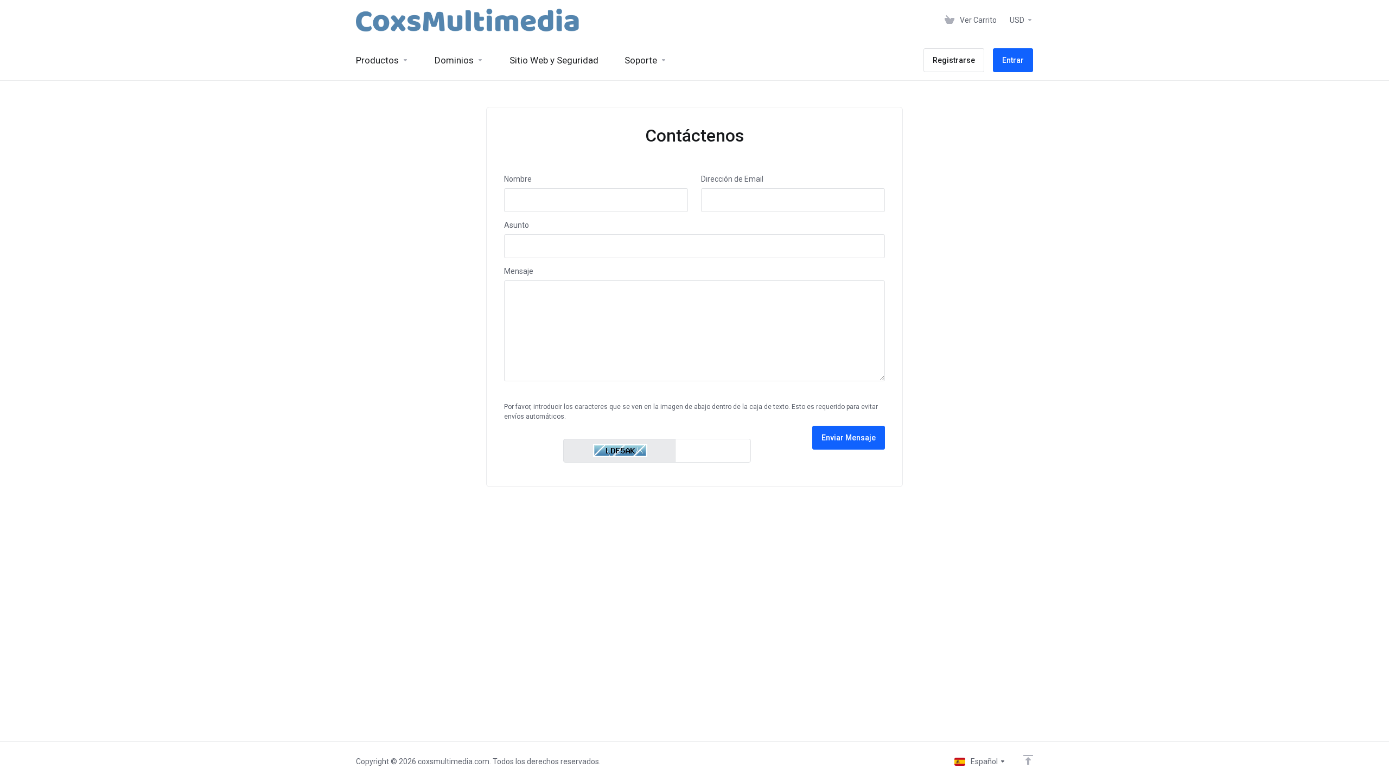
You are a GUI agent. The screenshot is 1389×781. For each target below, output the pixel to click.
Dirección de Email (732, 179)
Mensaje (518, 271)
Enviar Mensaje (848, 437)
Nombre (518, 179)
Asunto (516, 225)
